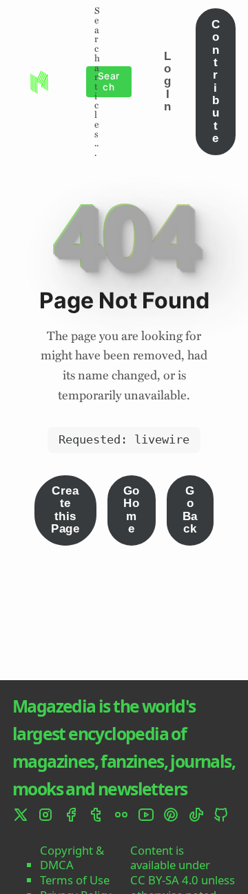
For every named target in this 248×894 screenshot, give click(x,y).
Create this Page (65, 509)
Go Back (190, 509)
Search (109, 81)
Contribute (215, 81)
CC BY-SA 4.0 (164, 880)
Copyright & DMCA (72, 858)
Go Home (131, 509)
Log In (167, 81)
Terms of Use (75, 880)
